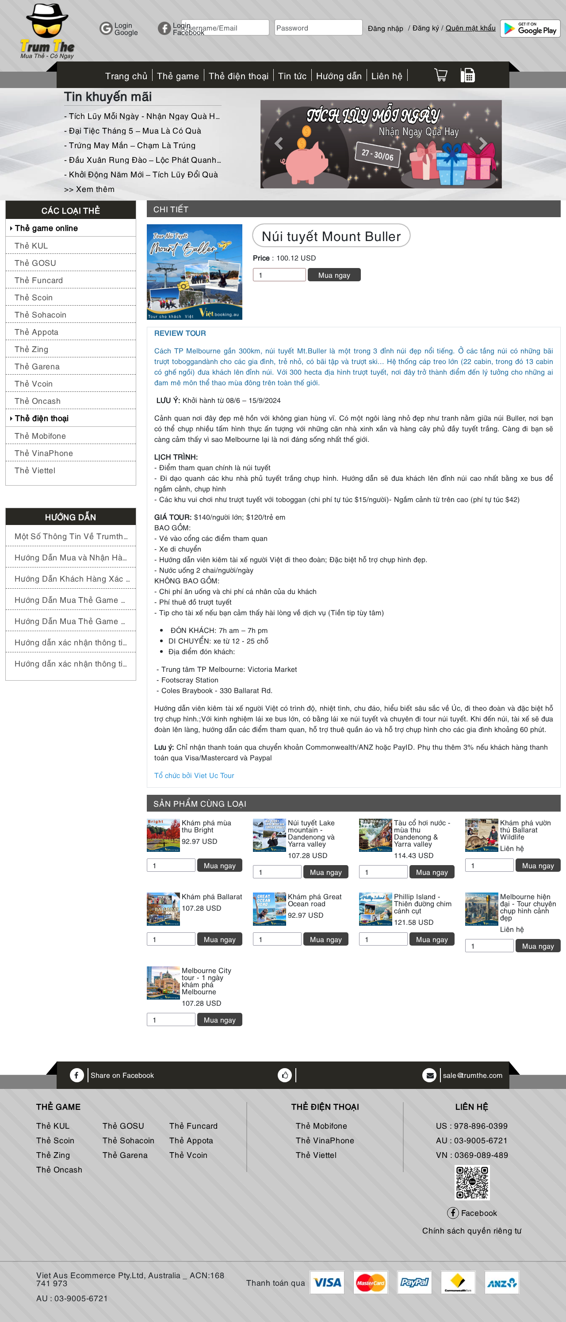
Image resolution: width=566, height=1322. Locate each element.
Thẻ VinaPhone (44, 452)
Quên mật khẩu (471, 27)
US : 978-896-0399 (472, 1124)
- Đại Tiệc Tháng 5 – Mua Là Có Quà (132, 130)
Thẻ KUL (31, 244)
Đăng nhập (385, 24)
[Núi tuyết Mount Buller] (194, 271)
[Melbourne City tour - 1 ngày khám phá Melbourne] (163, 981)
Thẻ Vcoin (34, 382)
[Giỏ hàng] (440, 74)
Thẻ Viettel (35, 469)
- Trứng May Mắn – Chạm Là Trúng (130, 144)
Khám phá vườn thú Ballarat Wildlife (525, 829)
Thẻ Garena (37, 365)
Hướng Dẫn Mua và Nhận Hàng (73, 556)
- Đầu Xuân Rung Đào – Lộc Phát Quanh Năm (143, 159)
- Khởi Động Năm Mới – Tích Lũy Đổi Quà (141, 174)
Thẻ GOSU (35, 262)
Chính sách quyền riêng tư (472, 1229)
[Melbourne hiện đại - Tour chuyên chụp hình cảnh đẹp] (481, 907)
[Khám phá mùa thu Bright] (163, 834)
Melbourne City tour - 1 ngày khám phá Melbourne (206, 980)
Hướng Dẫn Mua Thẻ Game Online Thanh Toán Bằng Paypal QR (73, 599)
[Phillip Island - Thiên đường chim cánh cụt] (375, 907)
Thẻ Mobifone (40, 435)
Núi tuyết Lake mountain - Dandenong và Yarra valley (311, 832)
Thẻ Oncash (38, 400)
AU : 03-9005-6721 (472, 1139)
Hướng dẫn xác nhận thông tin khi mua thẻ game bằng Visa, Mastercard (73, 662)
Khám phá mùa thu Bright (206, 825)
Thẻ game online (46, 227)
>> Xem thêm (89, 188)
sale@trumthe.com (473, 1075)
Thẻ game (58, 1106)
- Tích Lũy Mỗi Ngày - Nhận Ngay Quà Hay (143, 115)
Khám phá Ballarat (212, 896)
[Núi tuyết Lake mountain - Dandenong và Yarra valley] (269, 834)
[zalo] (472, 1180)
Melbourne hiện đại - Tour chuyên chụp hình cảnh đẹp (528, 906)
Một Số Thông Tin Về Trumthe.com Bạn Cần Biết (73, 535)
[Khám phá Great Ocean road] (269, 907)
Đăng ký (426, 27)
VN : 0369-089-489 (472, 1154)
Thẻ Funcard (39, 279)
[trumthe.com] (47, 29)
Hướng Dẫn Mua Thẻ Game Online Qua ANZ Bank (73, 620)
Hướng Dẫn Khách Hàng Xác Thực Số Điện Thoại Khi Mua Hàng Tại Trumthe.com (73, 577)
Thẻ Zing (32, 348)
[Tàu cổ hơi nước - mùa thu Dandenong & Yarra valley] (375, 834)
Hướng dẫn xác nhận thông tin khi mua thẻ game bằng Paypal (73, 641)
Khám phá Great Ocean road (315, 899)
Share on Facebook (122, 1075)
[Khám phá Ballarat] (163, 907)
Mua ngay (334, 275)
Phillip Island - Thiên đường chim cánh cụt (423, 903)
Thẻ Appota (36, 331)
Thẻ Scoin (34, 296)
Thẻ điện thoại (42, 417)
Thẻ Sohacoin (41, 313)
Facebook (478, 1212)
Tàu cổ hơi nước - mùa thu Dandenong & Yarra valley (422, 832)
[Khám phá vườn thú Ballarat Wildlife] (481, 834)
